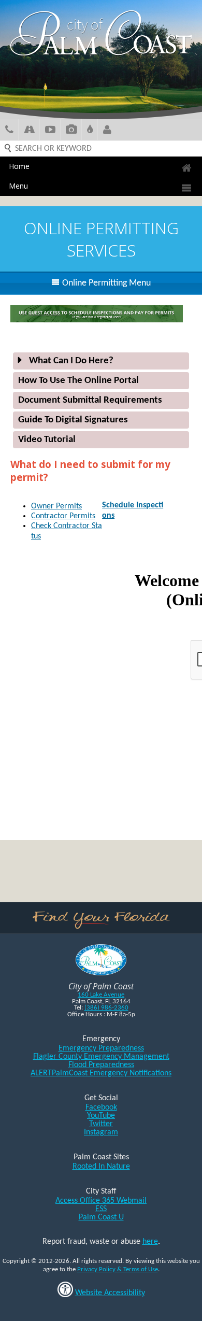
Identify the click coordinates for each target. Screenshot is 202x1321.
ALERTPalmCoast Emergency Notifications (101, 1073)
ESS (101, 1209)
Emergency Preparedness (101, 1048)
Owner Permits (56, 506)
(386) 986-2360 (106, 1007)
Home (19, 166)
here (150, 1242)
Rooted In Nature (101, 1166)
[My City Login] (107, 131)
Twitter (101, 1124)
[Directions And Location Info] (29, 131)
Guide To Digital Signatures (73, 420)
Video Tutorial (47, 440)
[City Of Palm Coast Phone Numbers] (9, 131)
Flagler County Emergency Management (101, 1057)
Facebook (101, 1107)
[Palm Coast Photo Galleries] (71, 131)
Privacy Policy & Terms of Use (117, 1269)
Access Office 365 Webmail (101, 1201)
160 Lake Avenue (101, 994)
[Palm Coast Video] (50, 131)
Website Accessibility (110, 1293)
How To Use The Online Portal (78, 381)
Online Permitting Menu (106, 283)
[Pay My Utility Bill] (89, 131)
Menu (18, 186)
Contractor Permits (63, 516)
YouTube (101, 1116)
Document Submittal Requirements (90, 400)
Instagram (101, 1132)
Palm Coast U (101, 1217)
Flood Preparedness (101, 1065)
